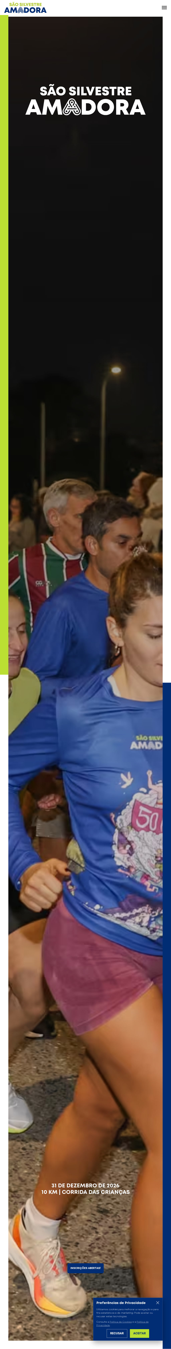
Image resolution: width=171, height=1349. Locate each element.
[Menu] (164, 8)
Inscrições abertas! (85, 1268)
